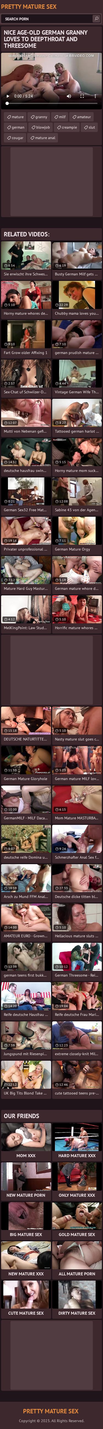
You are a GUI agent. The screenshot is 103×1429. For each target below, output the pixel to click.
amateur (84, 116)
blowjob (43, 127)
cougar (17, 137)
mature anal (45, 137)
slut (92, 127)
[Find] (96, 19)
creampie (69, 127)
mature (18, 116)
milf (62, 116)
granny (41, 116)
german (18, 127)
